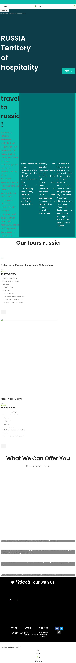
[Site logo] (38, 6)
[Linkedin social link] (37, 2)
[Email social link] (35, 2)
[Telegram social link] (41, 2)
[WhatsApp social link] (39, 2)
